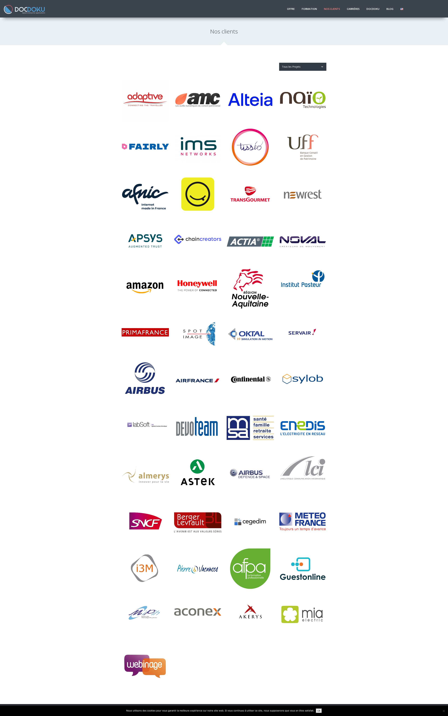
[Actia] (250, 241)
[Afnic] (145, 194)
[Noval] (302, 241)
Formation (309, 9)
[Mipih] (145, 615)
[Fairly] (145, 147)
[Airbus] (145, 381)
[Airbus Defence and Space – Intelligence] (197, 334)
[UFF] (302, 147)
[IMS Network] (197, 147)
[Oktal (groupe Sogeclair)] (250, 334)
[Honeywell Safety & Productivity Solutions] (197, 287)
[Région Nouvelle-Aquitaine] (250, 287)
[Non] (443, 711)
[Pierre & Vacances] (197, 568)
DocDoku (372, 9)
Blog (389, 9)
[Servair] (302, 334)
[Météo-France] (302, 522)
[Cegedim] (250, 522)
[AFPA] (250, 568)
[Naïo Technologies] (302, 100)
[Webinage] (145, 662)
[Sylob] (302, 381)
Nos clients (332, 9)
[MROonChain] (197, 241)
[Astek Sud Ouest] (197, 475)
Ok (318, 710)
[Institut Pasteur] (302, 287)
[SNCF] (145, 522)
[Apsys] (145, 241)
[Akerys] (250, 615)
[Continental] (250, 381)
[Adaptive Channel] (145, 100)
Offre (291, 9)
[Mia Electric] (302, 615)
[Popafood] (197, 194)
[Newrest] (302, 194)
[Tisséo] (250, 147)
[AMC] (197, 100)
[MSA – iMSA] (250, 428)
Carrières (353, 9)
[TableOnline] (302, 568)
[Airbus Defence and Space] (250, 475)
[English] (401, 9)
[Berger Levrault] (197, 522)
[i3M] (145, 568)
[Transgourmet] (250, 194)
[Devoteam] (197, 428)
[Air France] (197, 381)
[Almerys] (145, 475)
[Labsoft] (145, 428)
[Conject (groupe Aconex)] (197, 615)
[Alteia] (250, 100)
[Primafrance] (145, 334)
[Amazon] (145, 287)
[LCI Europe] (302, 475)
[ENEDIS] (302, 428)
